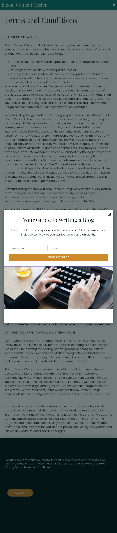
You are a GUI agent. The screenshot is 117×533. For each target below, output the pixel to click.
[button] (109, 214)
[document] (58, 266)
